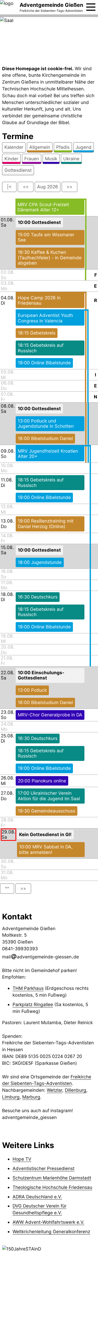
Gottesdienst (18, 170)
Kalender (13, 147)
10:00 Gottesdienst (39, 222)
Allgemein (39, 147)
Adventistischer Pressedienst (43, 1168)
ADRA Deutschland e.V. (37, 1196)
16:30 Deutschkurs (37, 597)
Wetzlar (54, 1090)
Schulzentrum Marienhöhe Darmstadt (52, 1178)
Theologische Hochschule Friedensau (52, 1187)
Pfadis (63, 147)
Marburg (31, 1097)
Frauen (31, 158)
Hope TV (22, 1159)
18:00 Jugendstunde (40, 562)
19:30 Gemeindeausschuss (46, 811)
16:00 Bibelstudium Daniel (45, 438)
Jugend (83, 147)
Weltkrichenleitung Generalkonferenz (51, 1231)
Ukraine (71, 158)
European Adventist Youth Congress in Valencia (45, 317)
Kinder (11, 158)
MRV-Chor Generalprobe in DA (50, 714)
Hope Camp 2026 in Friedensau (39, 300)
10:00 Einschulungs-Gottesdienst (41, 675)
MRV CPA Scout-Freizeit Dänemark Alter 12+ (43, 207)
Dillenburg (75, 1090)
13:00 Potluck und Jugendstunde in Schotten (46, 423)
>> (69, 186)
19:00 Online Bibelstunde (44, 362)
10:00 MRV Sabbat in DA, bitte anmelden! (46, 849)
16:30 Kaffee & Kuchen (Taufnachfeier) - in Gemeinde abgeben (50, 257)
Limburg (11, 1097)
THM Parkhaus (28, 988)
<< (25, 186)
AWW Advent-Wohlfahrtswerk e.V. (48, 1222)
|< (9, 186)
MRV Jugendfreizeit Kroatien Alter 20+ (48, 453)
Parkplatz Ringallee (33, 1004)
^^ (7, 888)
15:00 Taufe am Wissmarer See (46, 237)
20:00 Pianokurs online (42, 780)
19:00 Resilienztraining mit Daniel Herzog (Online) (45, 523)
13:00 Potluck (32, 690)
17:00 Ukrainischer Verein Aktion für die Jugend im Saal (49, 795)
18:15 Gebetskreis (36, 333)
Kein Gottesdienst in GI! (45, 834)
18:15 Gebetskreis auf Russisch (41, 347)
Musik (51, 158)
